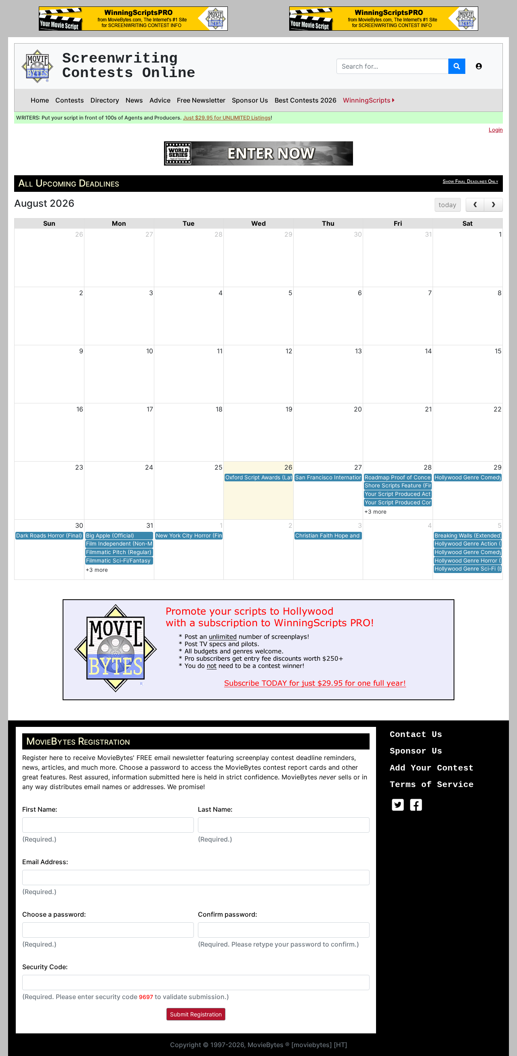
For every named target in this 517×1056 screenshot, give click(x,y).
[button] (479, 66)
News (134, 100)
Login (496, 129)
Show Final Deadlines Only (470, 181)
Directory (104, 100)
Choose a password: (54, 914)
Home (40, 100)
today (447, 205)
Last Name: (215, 809)
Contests (69, 100)
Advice (159, 100)
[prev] (475, 205)
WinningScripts (367, 100)
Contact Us (416, 734)
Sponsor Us (250, 100)
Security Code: (45, 967)
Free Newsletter (201, 100)
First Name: (39, 809)
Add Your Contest (432, 768)
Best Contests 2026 (305, 100)
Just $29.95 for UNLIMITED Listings (227, 118)
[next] (493, 205)
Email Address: (45, 862)
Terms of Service (432, 784)
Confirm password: (227, 914)
